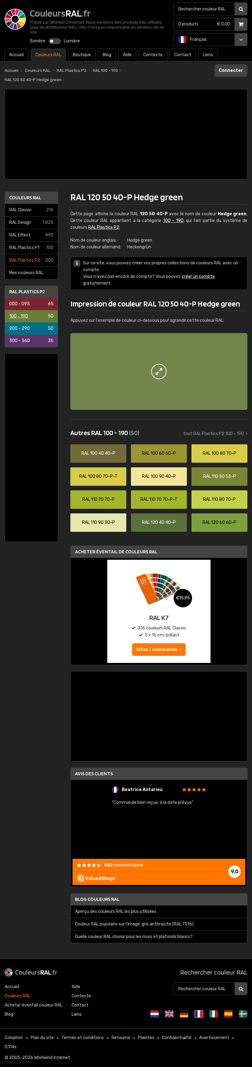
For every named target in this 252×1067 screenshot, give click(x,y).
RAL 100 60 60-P (159, 453)
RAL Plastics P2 (31, 260)
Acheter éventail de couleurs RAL (116, 552)
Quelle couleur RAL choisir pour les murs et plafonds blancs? (134, 936)
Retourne (121, 1037)
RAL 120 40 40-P (159, 522)
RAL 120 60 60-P (219, 522)
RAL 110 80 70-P (219, 499)
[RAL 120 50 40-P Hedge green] (158, 371)
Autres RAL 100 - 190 (104, 433)
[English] (169, 1014)
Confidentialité (176, 1037)
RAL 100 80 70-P (219, 453)
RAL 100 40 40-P (98, 453)
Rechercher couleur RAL (213, 972)
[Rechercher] (240, 8)
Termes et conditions (82, 1037)
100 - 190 (31, 316)
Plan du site (42, 1037)
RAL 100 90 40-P (159, 476)
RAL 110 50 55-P (219, 476)
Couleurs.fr (36, 972)
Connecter (231, 70)
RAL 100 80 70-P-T (98, 476)
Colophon (14, 1037)
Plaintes (146, 1037)
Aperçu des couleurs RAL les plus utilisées (115, 911)
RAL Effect (31, 235)
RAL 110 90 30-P (98, 522)
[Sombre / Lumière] (55, 41)
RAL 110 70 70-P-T (158, 499)
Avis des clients (94, 774)
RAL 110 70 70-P (98, 499)
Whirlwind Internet (52, 1057)
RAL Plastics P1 (31, 247)
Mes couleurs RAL (26, 272)
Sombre (37, 41)
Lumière (72, 41)
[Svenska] (243, 1014)
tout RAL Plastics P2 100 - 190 (213, 433)
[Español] (228, 1014)
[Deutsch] (184, 1014)
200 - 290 (31, 328)
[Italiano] (213, 1014)
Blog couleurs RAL (97, 899)
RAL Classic (31, 209)
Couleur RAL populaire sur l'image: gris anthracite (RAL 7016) (134, 924)
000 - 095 (31, 303)
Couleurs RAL (25, 198)
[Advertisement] (126, 134)
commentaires (123, 865)
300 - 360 (31, 340)
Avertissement (214, 1037)
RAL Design (31, 222)
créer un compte (198, 276)
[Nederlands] (154, 1014)
